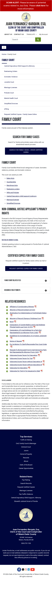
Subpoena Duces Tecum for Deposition (23, 355)
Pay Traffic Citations (26, 494)
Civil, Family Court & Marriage (26, 443)
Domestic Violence (10, 77)
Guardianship (11, 182)
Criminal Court (26, 447)
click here (40, 5)
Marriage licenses (13, 200)
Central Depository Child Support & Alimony (19, 66)
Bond (12, 322)
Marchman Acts (12, 185)
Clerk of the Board (26, 465)
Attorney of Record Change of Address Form (25, 318)
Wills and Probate (13, 192)
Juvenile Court (9, 82)
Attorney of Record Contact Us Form (22, 310)
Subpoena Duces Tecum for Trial (21, 358)
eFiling (6, 109)
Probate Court (9, 93)
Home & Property (26, 454)
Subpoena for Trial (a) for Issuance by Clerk (25, 371)
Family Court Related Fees (12, 280)
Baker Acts (10, 178)
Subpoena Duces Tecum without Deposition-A (26, 361)
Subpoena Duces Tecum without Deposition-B (26, 365)
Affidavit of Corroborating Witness (22, 307)
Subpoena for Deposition (19, 368)
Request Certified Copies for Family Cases (26, 268)
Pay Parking (26, 480)
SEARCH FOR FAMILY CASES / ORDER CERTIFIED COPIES (26, 151)
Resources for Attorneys (12, 290)
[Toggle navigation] (4, 47)
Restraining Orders (10, 71)
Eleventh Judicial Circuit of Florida (26, 501)
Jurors (26, 450)
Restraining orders (13, 189)
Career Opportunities (26, 468)
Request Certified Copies (26, 487)
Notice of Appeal (16, 341)
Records (26, 458)
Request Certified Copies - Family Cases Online (20, 114)
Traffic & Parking (26, 440)
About (26, 461)
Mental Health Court (11, 98)
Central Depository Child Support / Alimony (26, 498)
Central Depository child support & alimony (22, 196)
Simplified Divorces (11, 103)
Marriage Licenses (10, 87)
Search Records (26, 483)
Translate (30, 34)
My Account (43, 34)
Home (4, 54)
